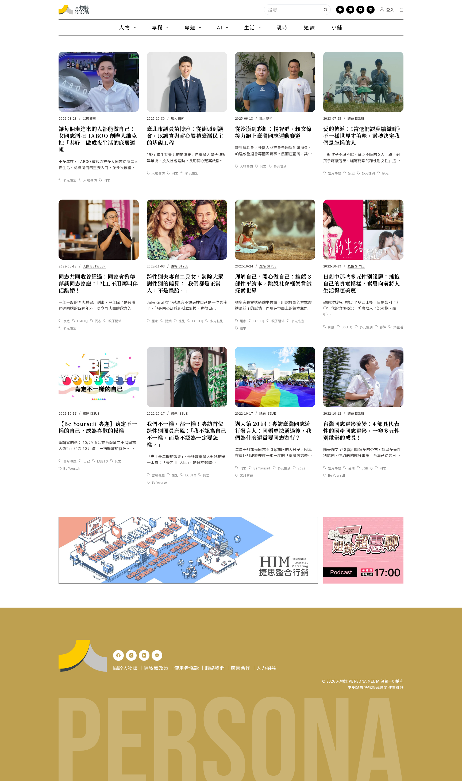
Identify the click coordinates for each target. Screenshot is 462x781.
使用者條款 (186, 667)
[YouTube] (360, 10)
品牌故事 (89, 118)
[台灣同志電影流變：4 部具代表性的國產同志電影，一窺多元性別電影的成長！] (363, 377)
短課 (309, 27)
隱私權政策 (156, 667)
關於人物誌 (125, 667)
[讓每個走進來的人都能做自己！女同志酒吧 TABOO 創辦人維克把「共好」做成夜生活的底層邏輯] (99, 82)
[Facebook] (340, 10)
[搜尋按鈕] (325, 10)
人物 (124, 27)
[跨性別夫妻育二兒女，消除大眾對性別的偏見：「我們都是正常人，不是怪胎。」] (187, 230)
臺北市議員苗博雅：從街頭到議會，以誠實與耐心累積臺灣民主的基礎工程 (185, 135)
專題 (190, 27)
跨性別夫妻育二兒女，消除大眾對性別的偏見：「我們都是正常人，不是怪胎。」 (185, 283)
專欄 (157, 27)
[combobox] (292, 9)
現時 (282, 27)
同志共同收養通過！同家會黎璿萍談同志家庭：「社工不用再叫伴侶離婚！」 (98, 283)
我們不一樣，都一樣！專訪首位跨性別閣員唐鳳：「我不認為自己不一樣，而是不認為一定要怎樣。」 (186, 434)
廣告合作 (240, 667)
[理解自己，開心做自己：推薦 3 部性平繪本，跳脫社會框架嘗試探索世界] (275, 230)
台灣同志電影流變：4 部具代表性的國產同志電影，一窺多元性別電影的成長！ (361, 430)
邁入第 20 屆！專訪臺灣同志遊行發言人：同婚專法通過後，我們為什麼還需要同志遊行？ (273, 430)
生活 (249, 27)
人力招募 (266, 667)
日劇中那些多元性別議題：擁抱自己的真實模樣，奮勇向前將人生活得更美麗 (361, 283)
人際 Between (94, 266)
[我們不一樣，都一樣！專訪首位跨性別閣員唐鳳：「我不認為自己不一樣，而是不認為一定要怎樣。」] (187, 377)
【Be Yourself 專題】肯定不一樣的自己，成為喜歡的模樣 (98, 427)
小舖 (337, 27)
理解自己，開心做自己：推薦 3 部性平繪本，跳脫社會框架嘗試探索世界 (273, 283)
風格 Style (179, 266)
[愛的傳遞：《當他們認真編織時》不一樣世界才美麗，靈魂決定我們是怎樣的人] (363, 82)
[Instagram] (350, 10)
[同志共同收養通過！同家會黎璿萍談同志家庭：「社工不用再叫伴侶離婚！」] (99, 230)
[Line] (371, 10)
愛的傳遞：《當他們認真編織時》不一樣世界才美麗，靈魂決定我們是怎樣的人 (363, 135)
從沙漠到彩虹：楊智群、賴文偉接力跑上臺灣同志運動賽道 (273, 132)
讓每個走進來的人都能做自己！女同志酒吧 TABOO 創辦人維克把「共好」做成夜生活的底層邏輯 (98, 139)
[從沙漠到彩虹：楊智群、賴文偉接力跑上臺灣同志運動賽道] (275, 82)
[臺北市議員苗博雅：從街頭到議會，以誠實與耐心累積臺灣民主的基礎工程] (187, 82)
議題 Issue (356, 118)
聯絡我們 (215, 667)
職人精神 (177, 118)
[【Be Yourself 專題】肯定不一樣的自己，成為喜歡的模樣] (99, 377)
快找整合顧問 (375, 687)
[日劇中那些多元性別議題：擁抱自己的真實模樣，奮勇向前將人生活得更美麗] (363, 230)
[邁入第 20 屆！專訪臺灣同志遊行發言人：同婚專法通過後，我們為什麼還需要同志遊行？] (275, 377)
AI (220, 27)
